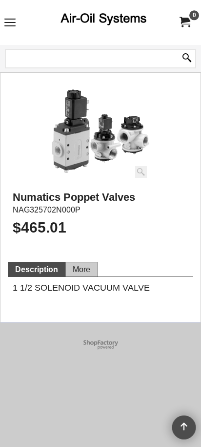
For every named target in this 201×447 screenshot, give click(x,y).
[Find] (186, 58)
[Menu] (10, 23)
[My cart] (184, 22)
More (81, 269)
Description (36, 269)
